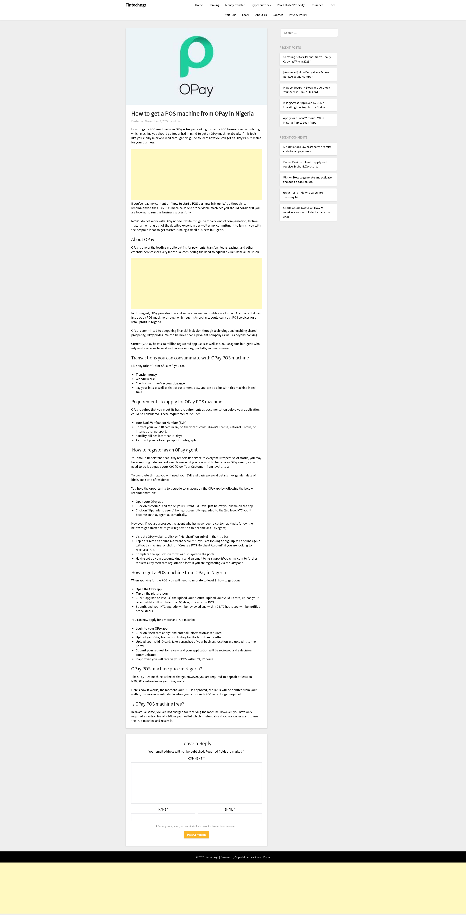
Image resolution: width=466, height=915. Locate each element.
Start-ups (230, 15)
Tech (332, 5)
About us (261, 15)
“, (198, 203)
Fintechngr (136, 4)
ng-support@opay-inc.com (225, 558)
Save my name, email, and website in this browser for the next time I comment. (197, 826)
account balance (174, 383)
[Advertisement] (196, 174)
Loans (246, 15)
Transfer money (146, 374)
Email (230, 809)
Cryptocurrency (261, 5)
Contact (278, 15)
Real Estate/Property (291, 5)
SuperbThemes (244, 857)
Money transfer (235, 5)
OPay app (161, 628)
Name (163, 809)
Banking (214, 5)
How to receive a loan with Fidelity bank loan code (307, 212)
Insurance (317, 5)
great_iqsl (289, 192)
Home (199, 5)
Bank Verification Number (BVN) (165, 422)
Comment (196, 758)
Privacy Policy (298, 15)
